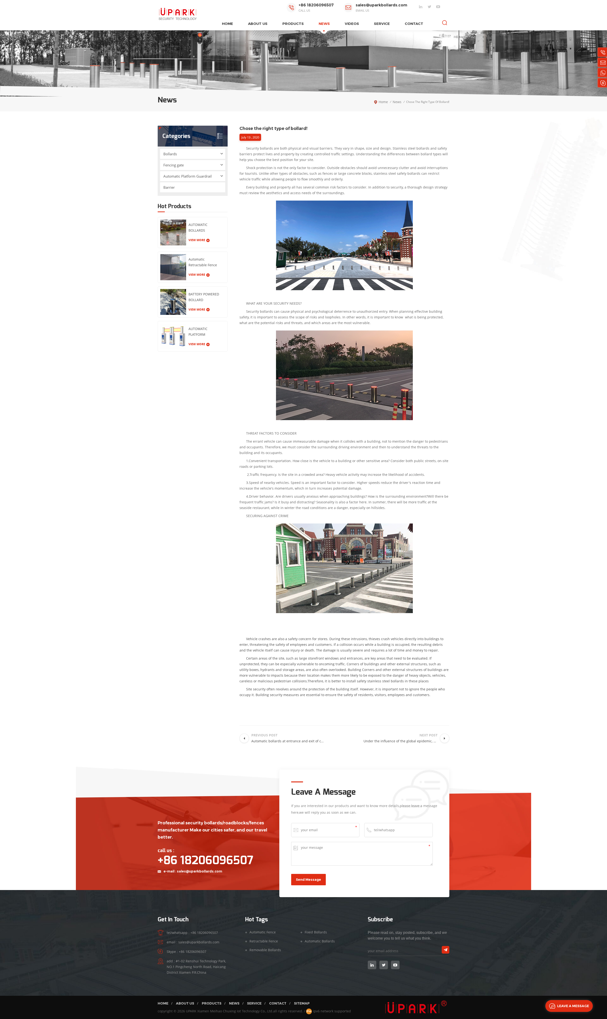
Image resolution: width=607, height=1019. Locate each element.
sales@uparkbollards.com (381, 5)
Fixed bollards (316, 932)
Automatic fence (262, 932)
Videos (352, 23)
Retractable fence (263, 941)
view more (197, 240)
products (293, 23)
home (227, 23)
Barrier (169, 187)
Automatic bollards (320, 941)
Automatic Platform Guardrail (187, 176)
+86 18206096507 (316, 5)
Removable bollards (265, 950)
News (324, 23)
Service (382, 23)
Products (211, 1003)
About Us (185, 1003)
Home (163, 1003)
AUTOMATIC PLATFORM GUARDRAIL (198, 331)
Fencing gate (173, 165)
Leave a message (573, 1006)
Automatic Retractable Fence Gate (203, 262)
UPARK (191, 1011)
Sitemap (302, 1003)
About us (257, 23)
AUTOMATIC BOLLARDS (198, 227)
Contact (414, 23)
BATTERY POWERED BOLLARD (204, 297)
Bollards (170, 153)
